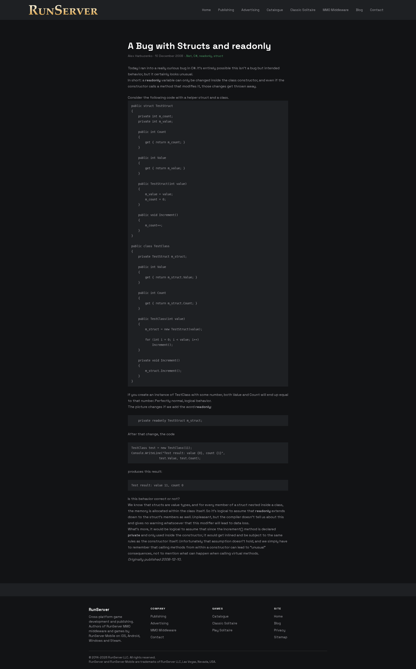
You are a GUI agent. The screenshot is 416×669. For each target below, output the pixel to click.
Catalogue (220, 616)
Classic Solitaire (224, 623)
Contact (157, 637)
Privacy (279, 630)
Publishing (158, 616)
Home (278, 616)
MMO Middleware (163, 630)
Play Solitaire (222, 630)
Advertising (159, 623)
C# (195, 56)
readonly (205, 56)
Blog (277, 623)
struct (218, 56)
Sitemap (280, 637)
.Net (188, 56)
